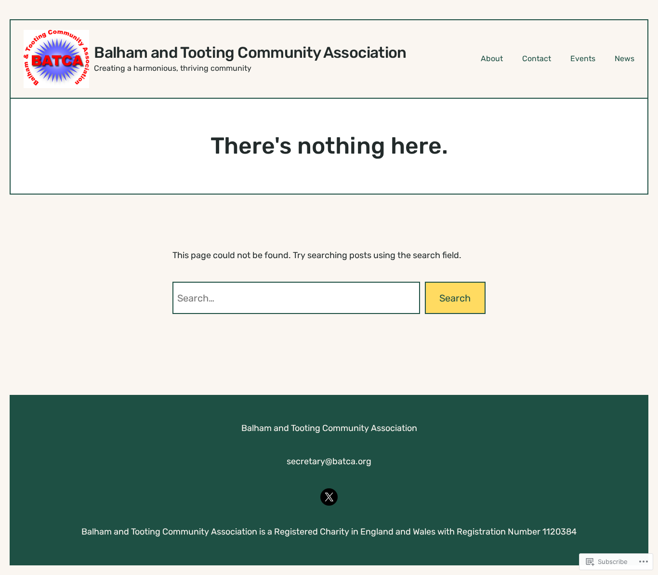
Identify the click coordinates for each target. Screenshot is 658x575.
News (624, 58)
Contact (536, 58)
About (492, 58)
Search (455, 298)
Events (582, 58)
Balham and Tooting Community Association (250, 52)
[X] (329, 497)
